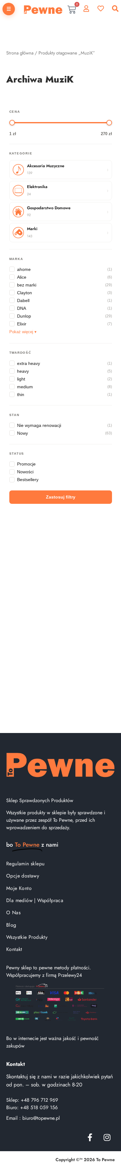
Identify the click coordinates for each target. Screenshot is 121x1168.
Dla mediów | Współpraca (34, 900)
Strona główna (20, 53)
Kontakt (14, 949)
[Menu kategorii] (8, 9)
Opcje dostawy (22, 875)
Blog (11, 925)
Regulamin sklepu (25, 863)
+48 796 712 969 (39, 1100)
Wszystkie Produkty (26, 937)
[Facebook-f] (90, 1137)
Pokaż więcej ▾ (23, 331)
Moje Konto (19, 888)
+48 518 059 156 (39, 1107)
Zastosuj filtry (60, 496)
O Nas (13, 912)
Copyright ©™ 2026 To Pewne (85, 1159)
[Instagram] (107, 1137)
